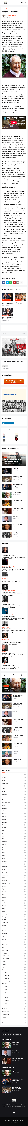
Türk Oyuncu (14, 986)
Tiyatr (14, 961)
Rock (14, 911)
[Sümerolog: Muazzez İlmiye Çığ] (7, 535)
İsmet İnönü (5, 578)
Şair (14, 947)
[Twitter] (7, 282)
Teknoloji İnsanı (14, 958)
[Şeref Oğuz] (7, 519)
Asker (14, 791)
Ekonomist (14, 822)
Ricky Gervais (5, 639)
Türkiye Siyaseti (14, 1009)
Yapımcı (14, 1017)
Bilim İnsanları (14, 813)
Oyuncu (14, 886)
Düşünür (14, 816)
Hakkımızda (15, 1120)
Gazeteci (14, 841)
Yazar (14, 1020)
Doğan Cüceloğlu (17, 492)
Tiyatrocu (14, 967)
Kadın (14, 855)
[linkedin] (8, 423)
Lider (14, 869)
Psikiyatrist (14, 903)
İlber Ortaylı (15, 468)
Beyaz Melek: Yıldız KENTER (9, 566)
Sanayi (14, 919)
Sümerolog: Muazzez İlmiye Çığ (18, 533)
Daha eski (24, 333)
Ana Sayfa (4, 9)
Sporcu (14, 939)
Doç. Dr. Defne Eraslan (20, 302)
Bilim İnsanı (11, 9)
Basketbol (14, 794)
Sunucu (14, 942)
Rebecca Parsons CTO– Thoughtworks (7, 302)
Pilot (14, 894)
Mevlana (4, 664)
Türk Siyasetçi (14, 989)
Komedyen (14, 864)
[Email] (17, 282)
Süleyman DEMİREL (17, 524)
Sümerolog (14, 944)
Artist (14, 788)
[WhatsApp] (10, 282)
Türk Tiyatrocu (14, 1000)
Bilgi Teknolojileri (14, 802)
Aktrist (14, 780)
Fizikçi (14, 833)
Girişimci (14, 844)
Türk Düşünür (14, 975)
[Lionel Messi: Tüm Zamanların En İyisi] (7, 479)
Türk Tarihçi (14, 997)
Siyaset (14, 930)
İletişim (21, 1120)
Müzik (14, 878)
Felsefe (14, 825)
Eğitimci (14, 819)
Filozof (14, 827)
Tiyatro (14, 964)
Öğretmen (14, 889)
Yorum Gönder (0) (14, 328)
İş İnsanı (14, 852)
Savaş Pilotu (14, 922)
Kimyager (14, 861)
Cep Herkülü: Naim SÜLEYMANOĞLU (11, 615)
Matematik (14, 872)
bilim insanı (14, 808)
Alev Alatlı (15, 751)
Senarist (14, 925)
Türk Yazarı (14, 1006)
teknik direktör (14, 955)
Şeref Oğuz (15, 516)
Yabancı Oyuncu (14, 1014)
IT (14, 847)
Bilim (14, 805)
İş (14, 850)
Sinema (14, 928)
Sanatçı (14, 917)
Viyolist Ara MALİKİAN (18, 508)
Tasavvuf (14, 953)
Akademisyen (14, 774)
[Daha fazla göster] (21, 282)
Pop (14, 900)
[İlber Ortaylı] (7, 471)
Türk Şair (14, 995)
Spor (14, 936)
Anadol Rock (14, 783)
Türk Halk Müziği (14, 981)
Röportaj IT (14, 914)
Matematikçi (14, 875)
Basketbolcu (14, 797)
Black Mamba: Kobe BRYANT (17, 501)
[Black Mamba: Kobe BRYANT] (7, 503)
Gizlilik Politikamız (14, 1122)
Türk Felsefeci (14, 978)
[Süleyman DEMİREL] (7, 527)
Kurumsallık (14, 866)
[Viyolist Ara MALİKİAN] (7, 511)
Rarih (14, 908)
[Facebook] (3, 282)
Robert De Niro (5, 627)
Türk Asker (14, 972)
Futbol (14, 836)
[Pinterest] (14, 282)
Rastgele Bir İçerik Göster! (14, 381)
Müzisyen (14, 880)
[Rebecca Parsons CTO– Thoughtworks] (7, 487)
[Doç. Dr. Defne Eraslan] (7, 738)
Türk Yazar (14, 1003)
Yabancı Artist (14, 1011)
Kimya (14, 858)
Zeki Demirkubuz (6, 603)
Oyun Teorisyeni (14, 883)
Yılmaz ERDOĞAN (6, 554)
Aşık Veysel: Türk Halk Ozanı (9, 590)
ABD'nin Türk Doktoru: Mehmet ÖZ (7, 318)
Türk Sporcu (14, 992)
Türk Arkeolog (14, 969)
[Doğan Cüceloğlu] (7, 495)
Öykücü (14, 891)
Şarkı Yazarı (14, 950)
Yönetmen (14, 1022)
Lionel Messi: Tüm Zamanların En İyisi (17, 477)
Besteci (14, 799)
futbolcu (14, 838)
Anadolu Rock (14, 786)
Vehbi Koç (4, 651)
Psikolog (14, 278)
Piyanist (14, 897)
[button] (2, 2)
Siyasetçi (14, 933)
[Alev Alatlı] (7, 754)
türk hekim (14, 983)
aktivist (14, 777)
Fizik (14, 830)
